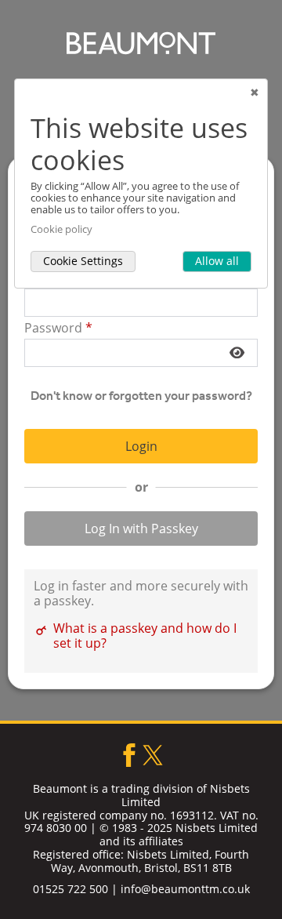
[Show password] (237, 353)
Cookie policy (61, 229)
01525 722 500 (70, 888)
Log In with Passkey (141, 528)
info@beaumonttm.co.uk (185, 888)
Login (141, 446)
